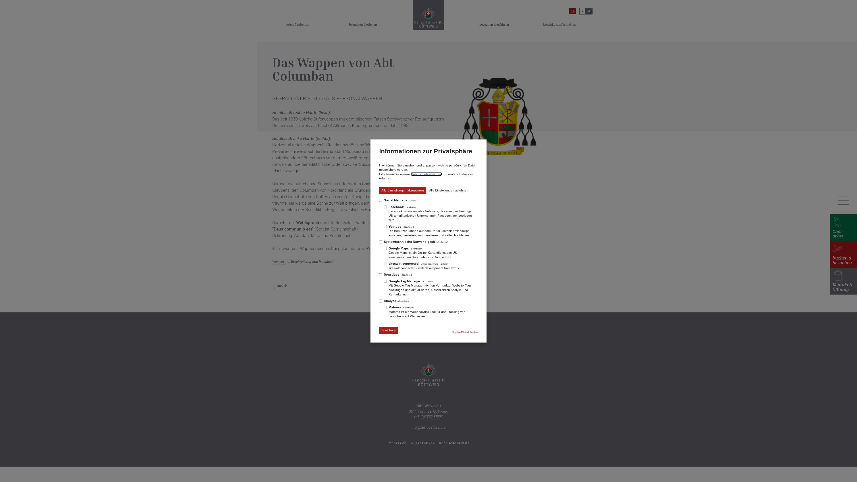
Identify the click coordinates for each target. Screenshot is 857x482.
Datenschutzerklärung (426, 174)
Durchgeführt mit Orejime (465, 332)
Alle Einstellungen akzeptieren (402, 190)
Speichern (388, 330)
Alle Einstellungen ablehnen (448, 190)
